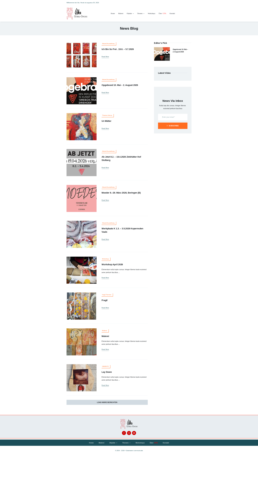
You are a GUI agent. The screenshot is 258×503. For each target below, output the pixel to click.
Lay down (107, 372)
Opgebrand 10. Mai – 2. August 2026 (120, 85)
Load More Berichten (107, 402)
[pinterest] (187, 2)
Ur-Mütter (106, 121)
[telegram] (190, 2)
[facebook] (176, 2)
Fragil (104, 300)
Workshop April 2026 (112, 264)
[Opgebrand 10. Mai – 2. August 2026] (162, 48)
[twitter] (183, 2)
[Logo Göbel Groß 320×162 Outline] (77, 8)
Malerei (105, 336)
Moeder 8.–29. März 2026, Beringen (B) (121, 192)
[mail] (134, 433)
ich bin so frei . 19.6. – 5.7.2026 (118, 49)
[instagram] (179, 2)
